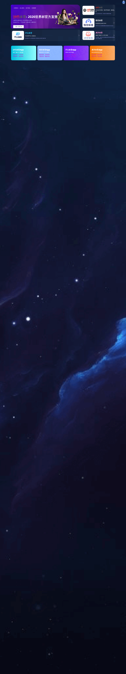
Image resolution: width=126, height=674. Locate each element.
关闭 (124, 2)
